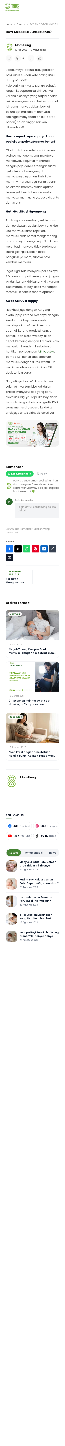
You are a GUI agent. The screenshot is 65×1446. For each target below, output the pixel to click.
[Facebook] (9, 548)
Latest (13, 852)
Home (9, 24)
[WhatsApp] (26, 548)
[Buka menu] (57, 7)
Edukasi (21, 24)
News (52, 852)
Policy (43, 473)
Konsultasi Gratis (21, 473)
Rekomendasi (34, 852)
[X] (18, 548)
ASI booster (46, 351)
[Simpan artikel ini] (31, 58)
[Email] (9, 557)
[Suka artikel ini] (9, 58)
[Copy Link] (52, 548)
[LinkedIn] (44, 548)
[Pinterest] (35, 548)
